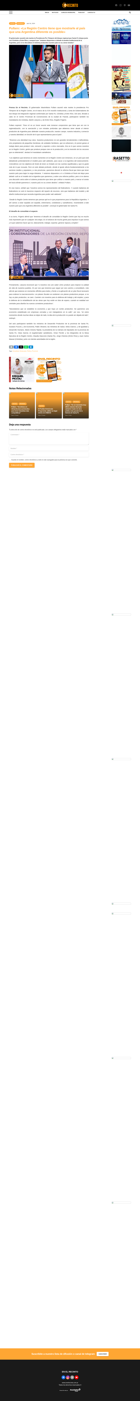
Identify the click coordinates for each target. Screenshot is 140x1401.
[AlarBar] (121, 46)
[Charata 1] (121, 20)
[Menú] (11, 12)
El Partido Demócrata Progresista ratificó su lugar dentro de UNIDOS (47, 411)
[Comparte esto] (16, 347)
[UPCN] (121, 470)
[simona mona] (121, 904)
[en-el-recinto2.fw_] (70, 5)
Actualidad (16, 351)
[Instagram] (120, 5)
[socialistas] (121, 167)
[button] (130, 12)
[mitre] (121, 1058)
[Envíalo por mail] (11, 347)
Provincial (35, 351)
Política (29, 351)
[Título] (125, 5)
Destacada (23, 351)
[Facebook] (116, 5)
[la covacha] (121, 325)
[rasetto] (121, 154)
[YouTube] (129, 5)
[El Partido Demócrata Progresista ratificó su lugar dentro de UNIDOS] (49, 393)
